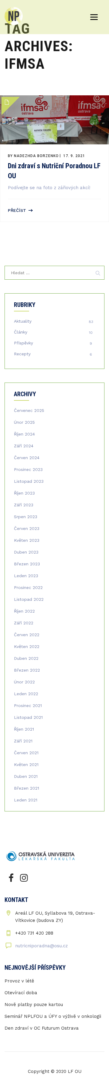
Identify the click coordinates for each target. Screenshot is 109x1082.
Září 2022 (23, 622)
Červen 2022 (26, 634)
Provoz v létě (19, 981)
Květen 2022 (26, 646)
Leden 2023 (26, 575)
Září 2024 (23, 445)
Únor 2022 (24, 681)
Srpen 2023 (25, 516)
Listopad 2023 (29, 481)
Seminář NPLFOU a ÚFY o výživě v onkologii (53, 1016)
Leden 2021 (25, 800)
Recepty (22, 353)
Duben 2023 (26, 552)
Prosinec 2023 (28, 469)
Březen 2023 (27, 563)
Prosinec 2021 (28, 705)
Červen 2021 (26, 752)
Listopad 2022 (29, 599)
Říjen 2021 (24, 729)
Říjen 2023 (24, 493)
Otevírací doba (21, 992)
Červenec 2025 (29, 410)
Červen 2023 (26, 528)
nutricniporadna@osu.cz (41, 946)
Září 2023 (23, 504)
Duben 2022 (26, 658)
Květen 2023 (26, 540)
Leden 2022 (26, 693)
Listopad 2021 (28, 717)
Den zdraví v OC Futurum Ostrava (42, 1028)
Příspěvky (23, 342)
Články (20, 332)
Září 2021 (23, 740)
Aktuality (22, 321)
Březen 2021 (26, 788)
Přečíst (17, 210)
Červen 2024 (26, 457)
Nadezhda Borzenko (36, 156)
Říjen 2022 (24, 611)
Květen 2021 (26, 764)
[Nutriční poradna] (14, 16)
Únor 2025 (24, 422)
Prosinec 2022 (28, 587)
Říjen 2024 (24, 434)
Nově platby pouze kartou (34, 1004)
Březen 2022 (27, 670)
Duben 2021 (26, 776)
